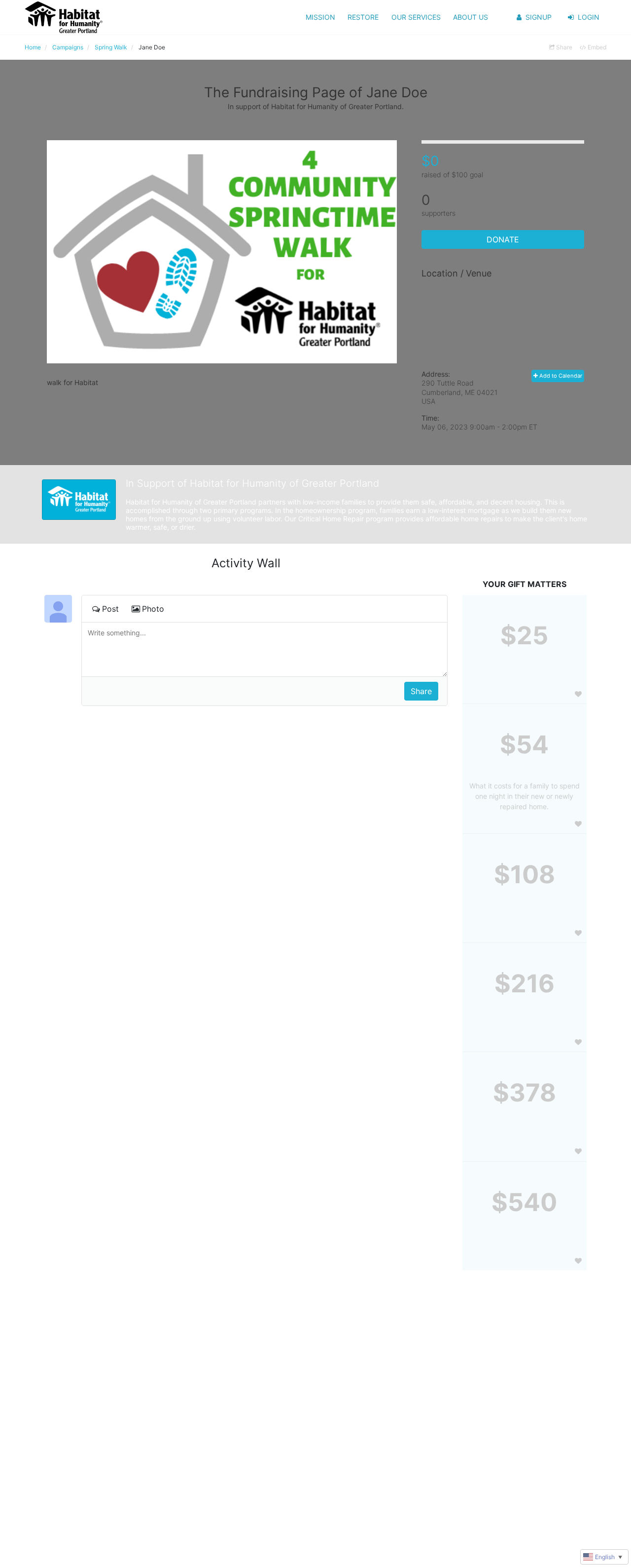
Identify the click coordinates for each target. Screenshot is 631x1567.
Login (588, 17)
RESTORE (363, 17)
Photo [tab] (153, 609)
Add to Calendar (560, 375)
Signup (539, 17)
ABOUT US (470, 17)
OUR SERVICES (416, 17)
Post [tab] (110, 609)
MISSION (320, 17)
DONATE (503, 239)
